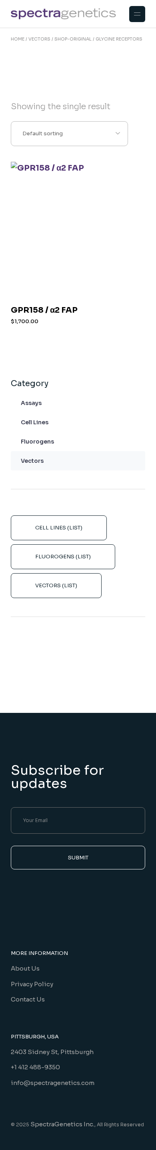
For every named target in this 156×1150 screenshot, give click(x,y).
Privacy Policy (32, 984)
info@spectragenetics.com (52, 1083)
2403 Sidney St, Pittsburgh (52, 1052)
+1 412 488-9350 (35, 1067)
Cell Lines (34, 422)
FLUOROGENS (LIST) (63, 556)
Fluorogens (37, 441)
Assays (31, 403)
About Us (25, 968)
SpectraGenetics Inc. (62, 1124)
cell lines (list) (58, 527)
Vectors (32, 460)
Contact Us (28, 999)
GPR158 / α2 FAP (44, 310)
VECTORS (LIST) (56, 585)
